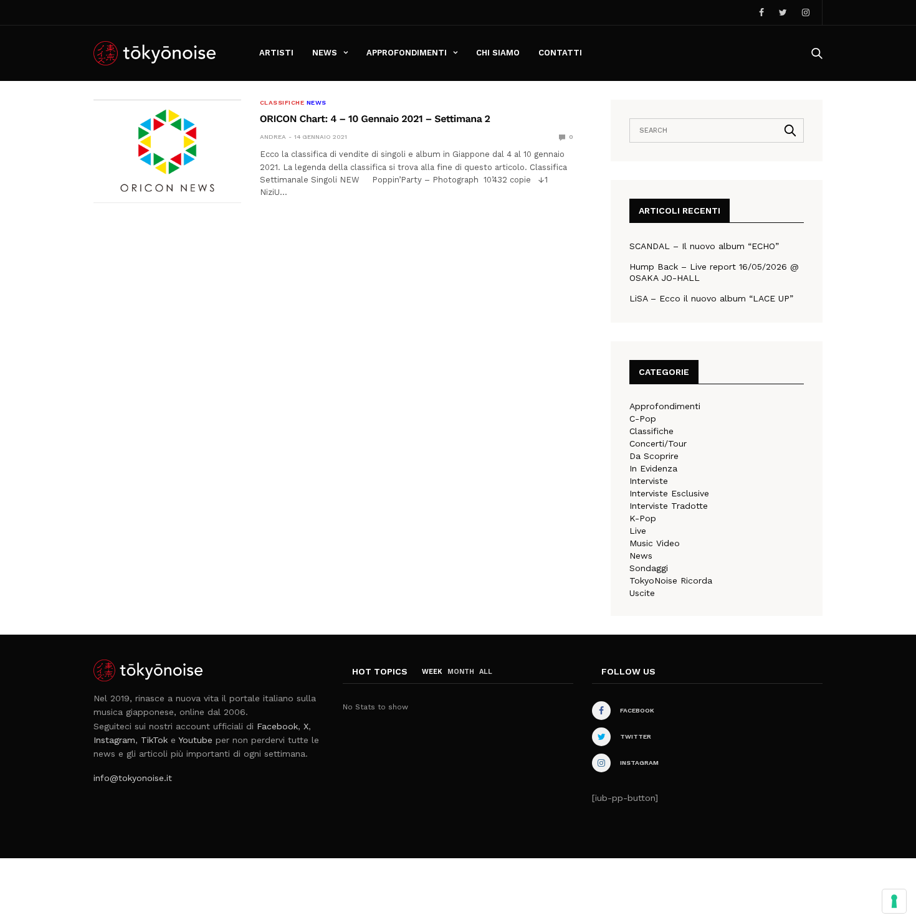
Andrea (273, 136)
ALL (485, 672)
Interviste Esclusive (669, 493)
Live (637, 530)
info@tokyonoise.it (132, 778)
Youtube (195, 740)
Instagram (114, 740)
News (324, 52)
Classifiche (282, 103)
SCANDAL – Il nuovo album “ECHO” (704, 246)
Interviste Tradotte (668, 505)
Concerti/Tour (658, 443)
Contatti (560, 52)
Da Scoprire (654, 456)
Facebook (277, 726)
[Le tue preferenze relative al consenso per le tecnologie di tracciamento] (894, 901)
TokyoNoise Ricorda (670, 580)
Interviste (648, 480)
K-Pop (642, 518)
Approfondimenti (406, 52)
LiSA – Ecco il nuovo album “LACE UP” (711, 298)
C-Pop (642, 418)
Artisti (276, 52)
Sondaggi (648, 568)
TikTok (154, 740)
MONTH (460, 672)
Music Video (654, 543)
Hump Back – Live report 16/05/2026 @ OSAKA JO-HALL (714, 272)
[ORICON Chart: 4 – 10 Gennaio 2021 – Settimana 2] (167, 151)
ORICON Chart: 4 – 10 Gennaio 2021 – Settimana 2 (375, 119)
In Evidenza (653, 468)
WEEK (432, 672)
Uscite (642, 593)
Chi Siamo (498, 52)
